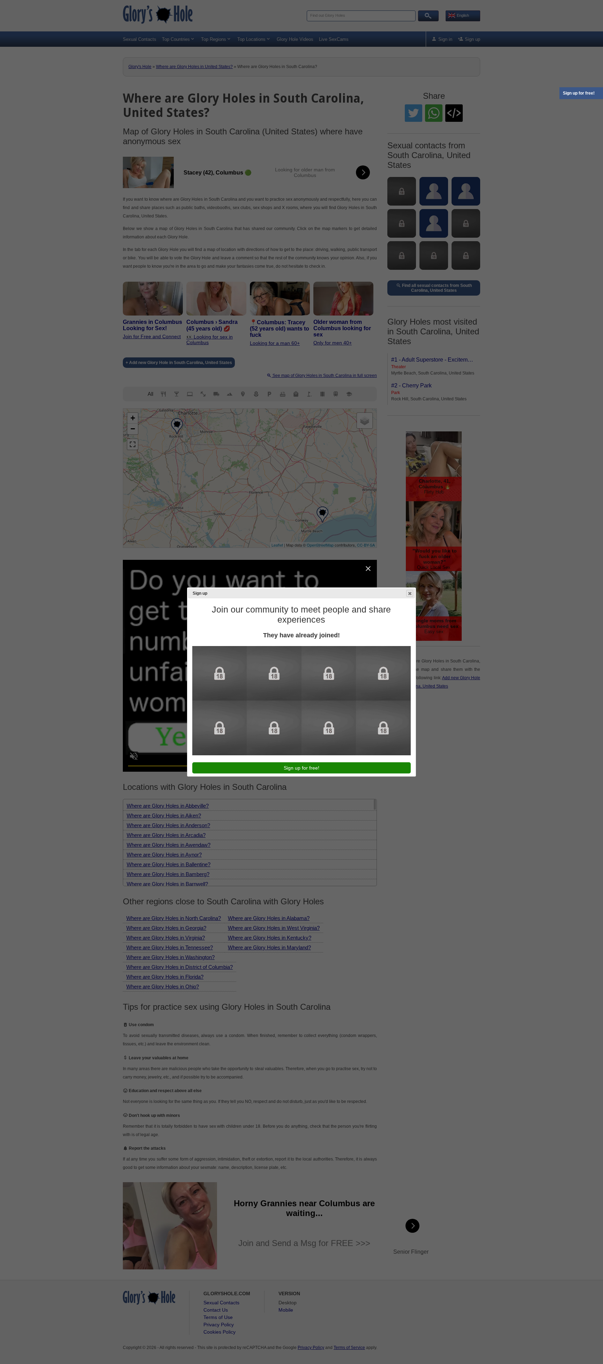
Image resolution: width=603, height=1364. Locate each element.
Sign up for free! (579, 93)
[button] (409, 593)
